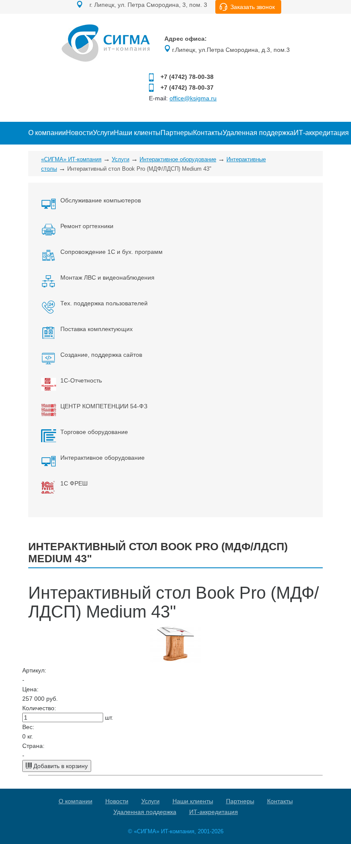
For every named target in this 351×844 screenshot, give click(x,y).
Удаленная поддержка (258, 132)
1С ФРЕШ (74, 483)
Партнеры (177, 132)
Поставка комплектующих (96, 329)
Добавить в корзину (60, 766)
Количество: (39, 708)
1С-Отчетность (81, 380)
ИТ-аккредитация (321, 132)
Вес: (28, 726)
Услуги (103, 132)
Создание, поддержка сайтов (101, 354)
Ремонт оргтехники (86, 226)
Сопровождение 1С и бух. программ (111, 251)
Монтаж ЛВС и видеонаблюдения (107, 277)
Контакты (208, 132)
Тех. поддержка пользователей (104, 303)
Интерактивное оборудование (178, 159)
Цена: (30, 689)
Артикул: (34, 670)
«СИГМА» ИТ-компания (71, 159)
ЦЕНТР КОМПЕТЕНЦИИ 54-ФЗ (103, 406)
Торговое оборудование (94, 431)
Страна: (33, 745)
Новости (79, 132)
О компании (47, 132)
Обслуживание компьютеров (100, 200)
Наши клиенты (137, 132)
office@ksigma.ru (193, 98)
